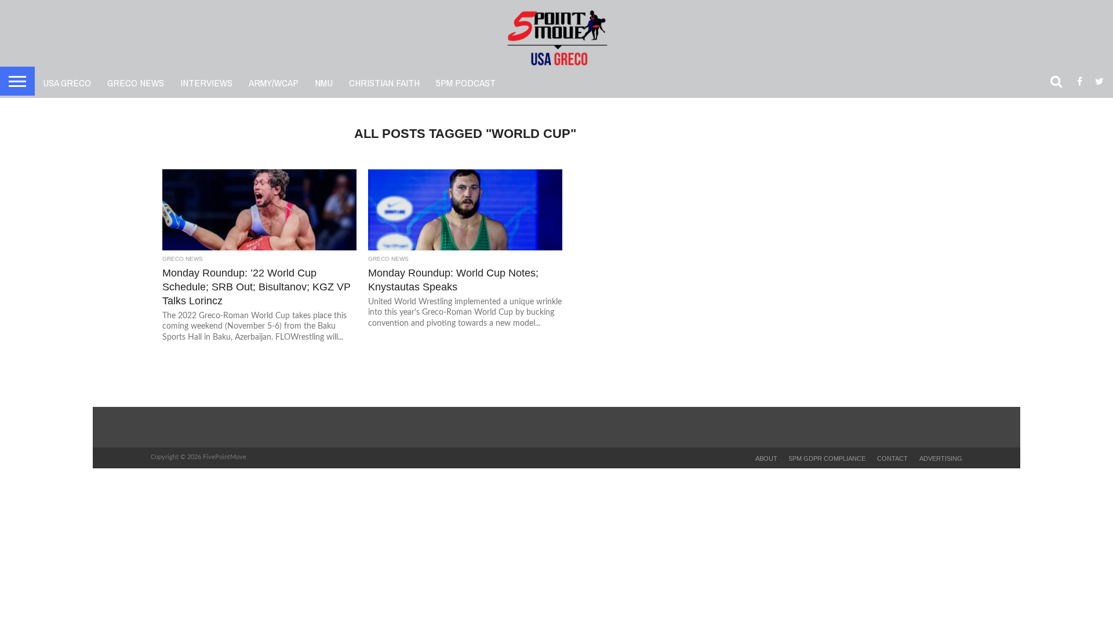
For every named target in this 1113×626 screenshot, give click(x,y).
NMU (324, 82)
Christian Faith (384, 82)
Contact (892, 458)
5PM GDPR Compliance (827, 458)
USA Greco (67, 82)
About (766, 458)
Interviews (206, 82)
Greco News (135, 82)
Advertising (940, 458)
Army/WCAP (274, 82)
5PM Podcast (466, 82)
